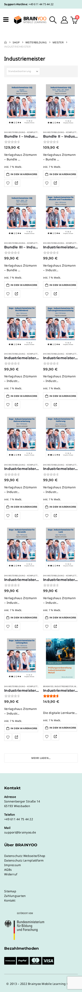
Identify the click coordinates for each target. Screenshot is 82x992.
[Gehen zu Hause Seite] (5, 42)
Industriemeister (63, 686)
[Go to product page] (21, 104)
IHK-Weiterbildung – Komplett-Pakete (25, 132)
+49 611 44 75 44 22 (41, 4)
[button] (53, 19)
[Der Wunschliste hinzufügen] (8, 183)
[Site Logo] (27, 20)
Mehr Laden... (40, 758)
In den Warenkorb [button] (24, 174)
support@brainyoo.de (20, 832)
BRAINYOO (48, 686)
